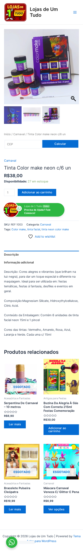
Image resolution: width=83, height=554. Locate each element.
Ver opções (56, 509)
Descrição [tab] (11, 254)
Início (7, 134)
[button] (74, 69)
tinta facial (33, 229)
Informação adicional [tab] (19, 262)
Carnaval (19, 134)
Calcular (60, 144)
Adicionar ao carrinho (37, 192)
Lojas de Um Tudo (44, 12)
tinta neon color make (55, 229)
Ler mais (15, 424)
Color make (18, 229)
